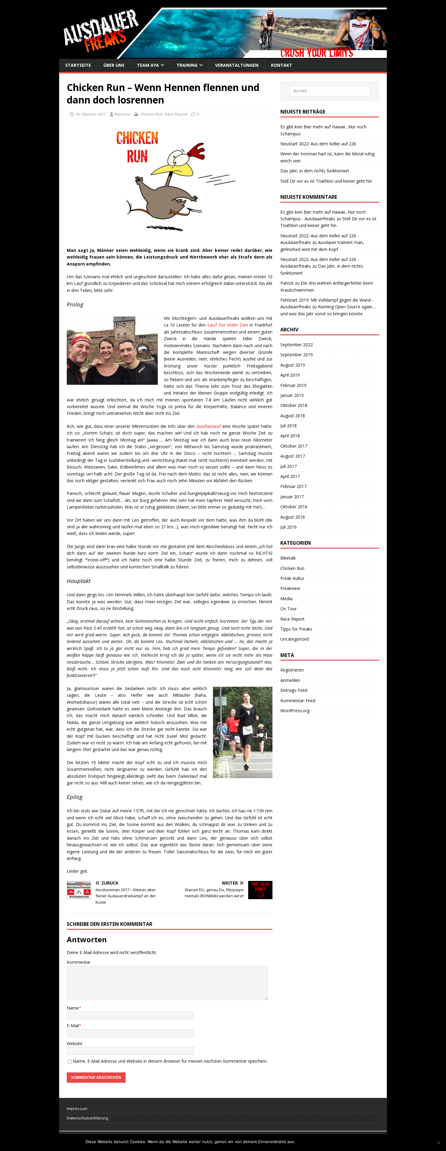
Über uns (113, 65)
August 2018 (292, 415)
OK (301, 1141)
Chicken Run (151, 114)
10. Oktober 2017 (90, 114)
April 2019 (290, 375)
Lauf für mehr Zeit (228, 325)
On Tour (288, 608)
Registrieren (292, 670)
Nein (311, 1141)
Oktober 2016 (293, 506)
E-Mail (73, 1025)
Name (73, 1008)
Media (286, 598)
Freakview (290, 588)
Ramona (122, 114)
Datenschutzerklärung (87, 1118)
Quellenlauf (209, 426)
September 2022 (296, 344)
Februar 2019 (293, 385)
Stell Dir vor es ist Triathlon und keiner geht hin (326, 181)
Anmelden (290, 680)
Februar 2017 (293, 486)
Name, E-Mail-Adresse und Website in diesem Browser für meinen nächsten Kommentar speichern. (170, 1061)
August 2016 (292, 517)
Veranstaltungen (236, 65)
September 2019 (296, 354)
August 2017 (292, 456)
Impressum (77, 1108)
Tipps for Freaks (296, 629)
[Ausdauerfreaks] (223, 55)
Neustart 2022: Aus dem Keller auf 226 (318, 144)
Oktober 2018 (293, 405)
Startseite (78, 65)
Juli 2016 (288, 527)
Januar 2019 (292, 395)
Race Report (176, 114)
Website (75, 1043)
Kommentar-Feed (297, 700)
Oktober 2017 (293, 446)
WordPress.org (294, 710)
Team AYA (148, 65)
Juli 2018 (288, 425)
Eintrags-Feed (293, 690)
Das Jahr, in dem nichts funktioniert (314, 171)
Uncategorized (294, 639)
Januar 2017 (292, 496)
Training (187, 65)
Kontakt (281, 65)
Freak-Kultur (292, 578)
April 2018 (290, 435)
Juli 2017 (288, 466)
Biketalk (288, 558)
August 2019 (292, 365)
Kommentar (78, 962)
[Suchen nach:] (329, 91)
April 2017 (290, 476)
